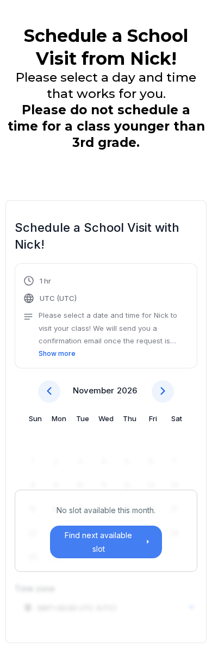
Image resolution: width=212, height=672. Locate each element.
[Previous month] (49, 391)
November (93, 390)
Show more (57, 353)
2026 (127, 390)
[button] (106, 317)
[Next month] (163, 391)
